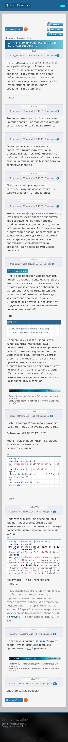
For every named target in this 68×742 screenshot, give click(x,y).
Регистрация (23, 5)
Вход (12, 5)
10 (55, 683)
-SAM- (29, 38)
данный (40, 641)
